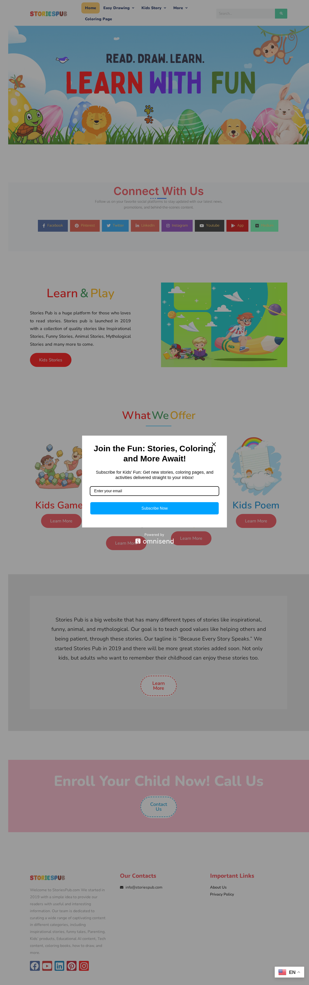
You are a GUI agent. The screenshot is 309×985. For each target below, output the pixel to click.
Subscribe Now (154, 508)
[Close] (214, 444)
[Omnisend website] (154, 538)
